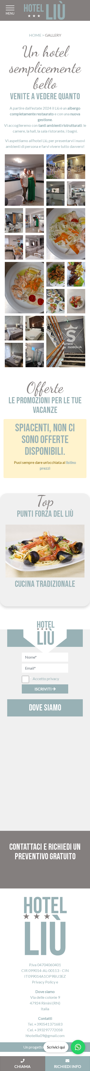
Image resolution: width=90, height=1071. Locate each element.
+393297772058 (48, 1029)
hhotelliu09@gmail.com (45, 1035)
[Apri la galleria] (24, 180)
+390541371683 (48, 1024)
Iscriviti (43, 689)
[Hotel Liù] (44, 10)
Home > (36, 35)
